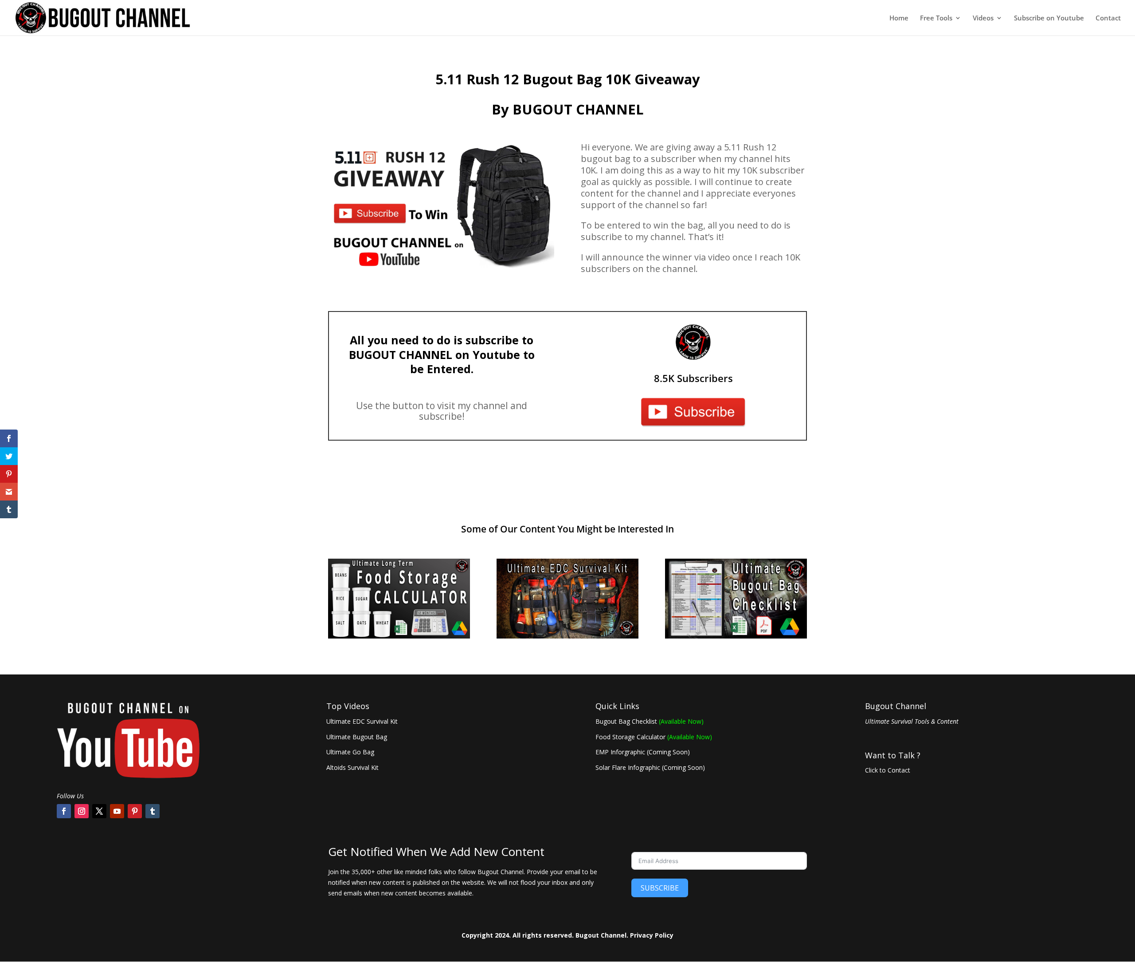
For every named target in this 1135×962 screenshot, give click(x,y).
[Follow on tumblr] (152, 811)
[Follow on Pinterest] (135, 811)
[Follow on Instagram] (81, 811)
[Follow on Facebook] (64, 811)
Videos (983, 18)
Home (898, 18)
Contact (1108, 18)
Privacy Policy (651, 935)
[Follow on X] (99, 811)
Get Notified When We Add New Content (436, 852)
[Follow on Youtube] (117, 811)
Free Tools (936, 18)
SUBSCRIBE (660, 888)
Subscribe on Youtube (1049, 18)
